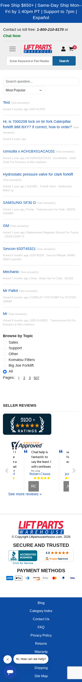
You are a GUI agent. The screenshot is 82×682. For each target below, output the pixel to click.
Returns (41, 643)
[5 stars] (13, 478)
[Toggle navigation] (12, 48)
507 (36, 378)
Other (13, 354)
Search (64, 61)
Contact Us (41, 619)
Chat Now (12, 36)
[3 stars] (42, 478)
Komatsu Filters (22, 360)
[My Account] (63, 49)
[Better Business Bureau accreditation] (22, 557)
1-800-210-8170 (50, 29)
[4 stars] (45, 478)
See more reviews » (25, 494)
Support (15, 348)
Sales (13, 342)
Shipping (41, 668)
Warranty (41, 652)
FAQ (41, 627)
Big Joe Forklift (21, 365)
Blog (41, 603)
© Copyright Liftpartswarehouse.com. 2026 (41, 536)
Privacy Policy (41, 635)
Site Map (41, 676)
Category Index (41, 611)
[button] (8, 470)
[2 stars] (38, 478)
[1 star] (35, 478)
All (11, 371)
